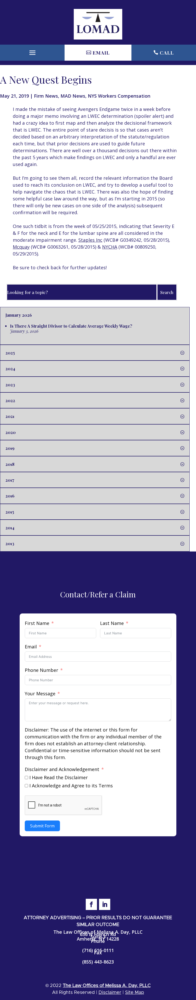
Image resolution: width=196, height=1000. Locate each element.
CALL (167, 52)
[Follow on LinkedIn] (104, 904)
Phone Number (41, 670)
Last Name (112, 623)
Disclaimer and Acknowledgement (62, 769)
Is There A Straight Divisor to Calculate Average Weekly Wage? (71, 326)
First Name (37, 623)
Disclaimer (110, 992)
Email (31, 647)
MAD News (72, 96)
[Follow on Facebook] (91, 904)
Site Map (134, 992)
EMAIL (101, 52)
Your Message (40, 693)
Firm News (46, 96)
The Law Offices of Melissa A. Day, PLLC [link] (107, 985)
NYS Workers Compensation (119, 96)
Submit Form (42, 826)
